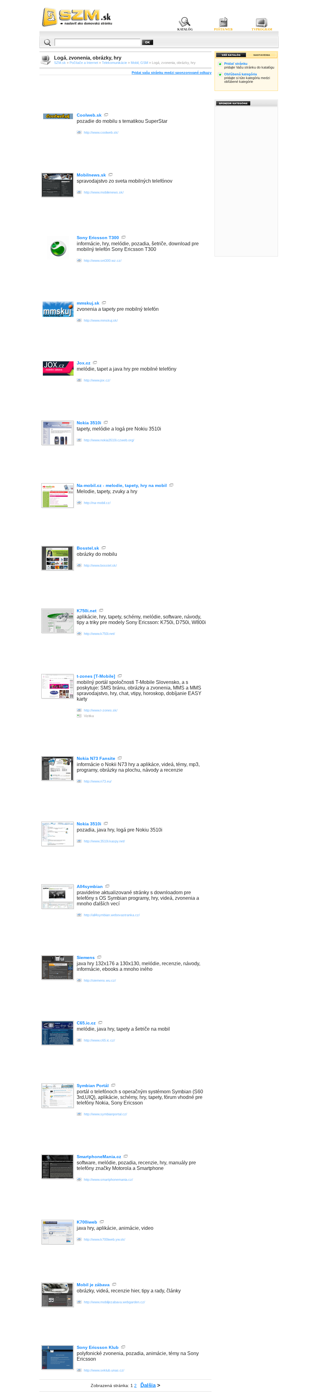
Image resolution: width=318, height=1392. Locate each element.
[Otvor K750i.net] (58, 621)
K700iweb (87, 1222)
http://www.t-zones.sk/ (100, 710)
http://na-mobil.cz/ (97, 503)
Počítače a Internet (84, 63)
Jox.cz (83, 362)
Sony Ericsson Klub (98, 1347)
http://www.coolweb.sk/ (101, 132)
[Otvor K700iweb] (58, 1232)
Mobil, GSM (139, 63)
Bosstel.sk (88, 548)
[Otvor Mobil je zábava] (58, 1295)
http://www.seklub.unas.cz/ (104, 1370)
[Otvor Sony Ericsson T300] (58, 257)
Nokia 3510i (89, 422)
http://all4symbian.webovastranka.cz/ (112, 915)
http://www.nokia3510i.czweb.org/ (109, 440)
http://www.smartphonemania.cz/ (108, 1179)
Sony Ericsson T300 (98, 237)
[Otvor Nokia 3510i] (58, 433)
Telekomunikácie (114, 63)
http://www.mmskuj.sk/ (101, 320)
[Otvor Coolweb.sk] (58, 117)
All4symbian (90, 886)
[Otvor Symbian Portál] (58, 1096)
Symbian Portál (93, 1085)
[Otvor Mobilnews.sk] (58, 185)
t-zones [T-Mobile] (96, 676)
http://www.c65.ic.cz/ (99, 1040)
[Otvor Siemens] (58, 968)
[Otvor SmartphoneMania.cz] (58, 1167)
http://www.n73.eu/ (97, 781)
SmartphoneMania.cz (99, 1156)
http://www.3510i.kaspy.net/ (104, 841)
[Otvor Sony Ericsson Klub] (58, 1358)
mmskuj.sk (88, 303)
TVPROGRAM (262, 29)
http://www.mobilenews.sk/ (104, 192)
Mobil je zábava (93, 1284)
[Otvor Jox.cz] (58, 374)
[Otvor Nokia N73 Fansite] (58, 769)
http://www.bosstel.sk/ (100, 565)
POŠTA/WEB (223, 29)
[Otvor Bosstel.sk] (58, 559)
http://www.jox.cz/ (97, 380)
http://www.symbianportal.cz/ (105, 1114)
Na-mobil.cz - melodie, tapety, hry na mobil (122, 485)
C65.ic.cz (86, 1022)
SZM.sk (60, 63)
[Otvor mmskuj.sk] (58, 315)
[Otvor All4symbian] (58, 897)
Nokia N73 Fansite (96, 758)
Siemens (86, 957)
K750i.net (87, 610)
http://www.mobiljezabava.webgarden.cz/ (114, 1302)
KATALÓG (185, 29)
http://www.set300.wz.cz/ (102, 260)
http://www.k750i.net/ (99, 634)
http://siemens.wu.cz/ (100, 980)
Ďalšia (148, 1385)
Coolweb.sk (89, 115)
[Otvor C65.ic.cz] (58, 1033)
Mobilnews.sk (91, 174)
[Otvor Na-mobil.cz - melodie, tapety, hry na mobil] (58, 496)
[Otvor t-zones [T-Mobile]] (58, 687)
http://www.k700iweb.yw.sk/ (104, 1239)
